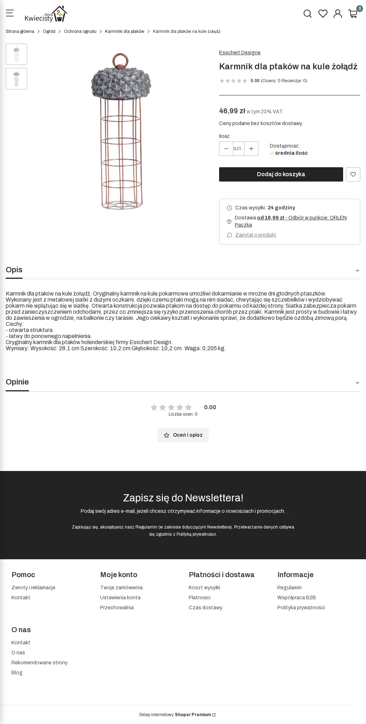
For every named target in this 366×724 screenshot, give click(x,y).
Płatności (200, 597)
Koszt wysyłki (204, 587)
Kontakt (20, 597)
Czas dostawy (205, 607)
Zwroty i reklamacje (33, 587)
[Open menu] (10, 14)
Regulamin (146, 527)
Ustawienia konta (120, 597)
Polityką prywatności (196, 534)
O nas (18, 652)
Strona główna (20, 31)
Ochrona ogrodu (80, 31)
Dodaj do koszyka (281, 174)
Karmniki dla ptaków (124, 31)
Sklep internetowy (175, 714)
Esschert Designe (240, 52)
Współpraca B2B (296, 597)
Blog (17, 672)
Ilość (224, 136)
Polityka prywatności (301, 607)
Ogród (49, 31)
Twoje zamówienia (121, 587)
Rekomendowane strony (39, 662)
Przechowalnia (117, 607)
